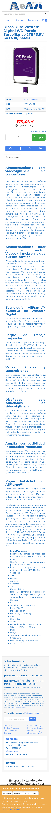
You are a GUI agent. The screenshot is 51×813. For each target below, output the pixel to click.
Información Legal (34, 726)
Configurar (7, 793)
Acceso (20, 20)
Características (12, 157)
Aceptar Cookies (31, 793)
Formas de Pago (34, 730)
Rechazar (17, 793)
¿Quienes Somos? (34, 733)
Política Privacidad (11, 728)
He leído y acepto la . (25, 713)
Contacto (34, 20)
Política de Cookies (11, 810)
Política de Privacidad (19, 707)
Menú (8, 20)
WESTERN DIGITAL (33, 99)
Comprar (39, 137)
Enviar (32, 719)
